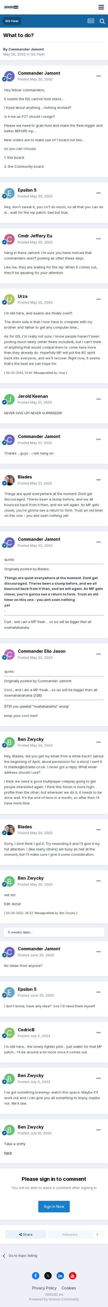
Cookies (69, 1288)
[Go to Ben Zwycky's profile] (9, 742)
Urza (23, 296)
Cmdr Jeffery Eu (35, 235)
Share (27, 1234)
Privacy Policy (44, 1288)
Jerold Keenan (33, 396)
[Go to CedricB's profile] (9, 1033)
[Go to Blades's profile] (9, 480)
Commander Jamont (26, 49)
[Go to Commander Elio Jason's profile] (9, 654)
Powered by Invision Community (54, 1299)
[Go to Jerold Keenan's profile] (9, 399)
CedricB (26, 1029)
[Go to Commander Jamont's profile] (9, 76)
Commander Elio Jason (42, 651)
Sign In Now (54, 1206)
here (8, 1153)
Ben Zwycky (31, 739)
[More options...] (98, 76)
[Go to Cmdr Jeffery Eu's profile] (9, 239)
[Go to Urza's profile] (9, 299)
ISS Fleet (38, 54)
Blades (25, 476)
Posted (35, 79)
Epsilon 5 (27, 190)
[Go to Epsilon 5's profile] (9, 193)
